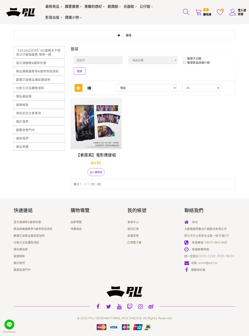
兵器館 (129, 6)
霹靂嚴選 (72, 6)
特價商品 (76, 229)
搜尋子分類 (194, 58)
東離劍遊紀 (93, 6)
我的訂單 (133, 229)
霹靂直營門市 (25, 130)
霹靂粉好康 (198, 269)
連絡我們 (22, 138)
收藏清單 (133, 235)
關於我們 (22, 121)
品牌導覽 (76, 222)
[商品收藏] (81, 173)
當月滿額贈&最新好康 (31, 63)
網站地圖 (22, 147)
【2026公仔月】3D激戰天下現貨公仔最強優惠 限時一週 (38, 52)
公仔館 (145, 6)
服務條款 (22, 105)
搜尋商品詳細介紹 (198, 62)
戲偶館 (113, 6)
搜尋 (129, 35)
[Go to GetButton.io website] (9, 332)
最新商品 (52, 6)
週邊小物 (72, 17)
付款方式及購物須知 (30, 88)
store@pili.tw (207, 263)
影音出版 (52, 17)
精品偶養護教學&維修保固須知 (37, 71)
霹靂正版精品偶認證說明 (33, 79)
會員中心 (133, 222)
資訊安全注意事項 (28, 113)
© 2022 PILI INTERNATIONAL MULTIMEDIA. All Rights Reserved (124, 318)
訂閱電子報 (134, 242)
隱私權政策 (24, 96)
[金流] (124, 327)
